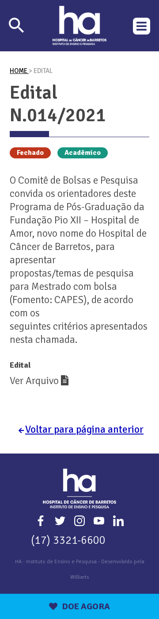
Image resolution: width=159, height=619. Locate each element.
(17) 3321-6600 (68, 540)
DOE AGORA (86, 606)
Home (19, 71)
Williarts (79, 577)
